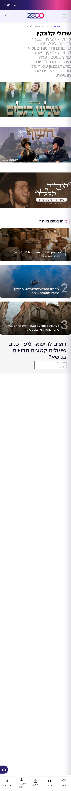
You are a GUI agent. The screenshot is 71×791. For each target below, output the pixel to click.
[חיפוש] (7, 16)
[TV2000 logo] (35, 16)
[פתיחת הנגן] (4, 770)
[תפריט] (64, 16)
